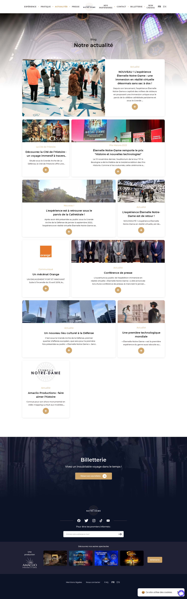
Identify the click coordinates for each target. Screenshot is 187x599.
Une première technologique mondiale (141, 334)
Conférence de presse (118, 272)
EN (164, 6)
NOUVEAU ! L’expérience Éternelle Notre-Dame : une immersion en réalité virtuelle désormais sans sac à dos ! (135, 77)
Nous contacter (93, 582)
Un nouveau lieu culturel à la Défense (69, 333)
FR (159, 6)
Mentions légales (74, 582)
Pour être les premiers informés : (93, 526)
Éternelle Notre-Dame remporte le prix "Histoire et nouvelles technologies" (118, 152)
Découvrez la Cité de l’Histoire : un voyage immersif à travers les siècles (45, 155)
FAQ (106, 582)
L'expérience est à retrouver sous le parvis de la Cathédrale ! (69, 212)
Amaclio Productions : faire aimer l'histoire (46, 394)
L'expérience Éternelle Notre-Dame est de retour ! (141, 214)
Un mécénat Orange (45, 274)
